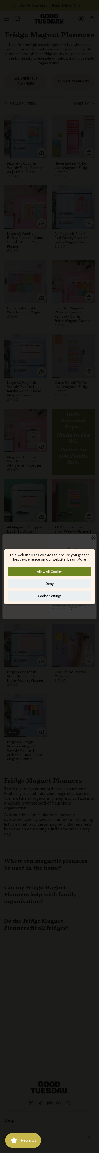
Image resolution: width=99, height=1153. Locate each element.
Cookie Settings (49, 596)
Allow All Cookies (49, 571)
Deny (49, 583)
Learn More (76, 559)
